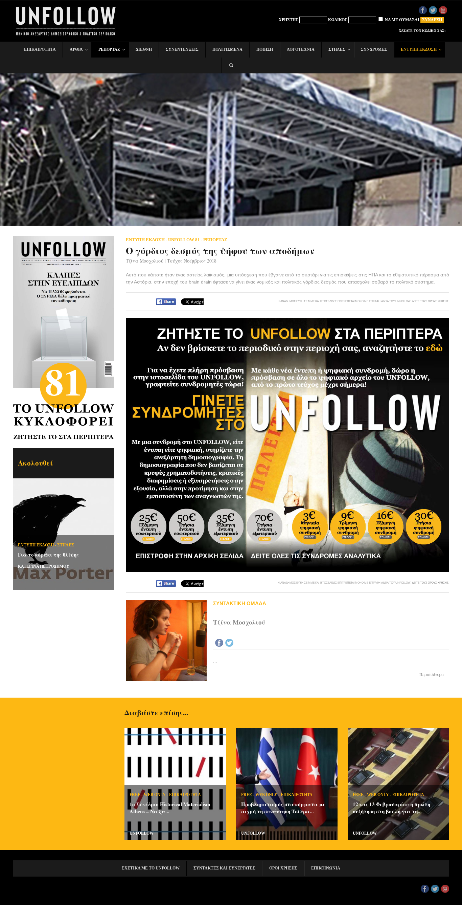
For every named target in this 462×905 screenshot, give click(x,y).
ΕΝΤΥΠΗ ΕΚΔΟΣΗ (36, 545)
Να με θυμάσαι (401, 20)
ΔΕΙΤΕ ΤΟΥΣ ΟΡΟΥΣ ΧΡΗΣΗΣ (430, 301)
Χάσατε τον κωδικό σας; (422, 30)
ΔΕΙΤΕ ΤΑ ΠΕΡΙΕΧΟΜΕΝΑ (65, 319)
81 (63, 381)
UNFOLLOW (142, 833)
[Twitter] (229, 643)
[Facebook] (219, 643)
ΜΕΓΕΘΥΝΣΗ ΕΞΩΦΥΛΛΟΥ (65, 275)
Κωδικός (337, 20)
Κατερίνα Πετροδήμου (43, 566)
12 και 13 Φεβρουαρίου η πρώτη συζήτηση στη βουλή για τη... (391, 807)
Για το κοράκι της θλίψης (48, 554)
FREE (135, 794)
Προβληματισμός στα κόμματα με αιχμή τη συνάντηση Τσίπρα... (283, 807)
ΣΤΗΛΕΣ (65, 545)
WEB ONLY (155, 794)
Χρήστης (288, 20)
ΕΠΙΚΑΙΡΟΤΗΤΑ (185, 794)
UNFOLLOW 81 (184, 239)
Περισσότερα (431, 674)
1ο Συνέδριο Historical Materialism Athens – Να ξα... (170, 807)
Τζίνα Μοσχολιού (144, 260)
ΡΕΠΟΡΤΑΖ (215, 239)
